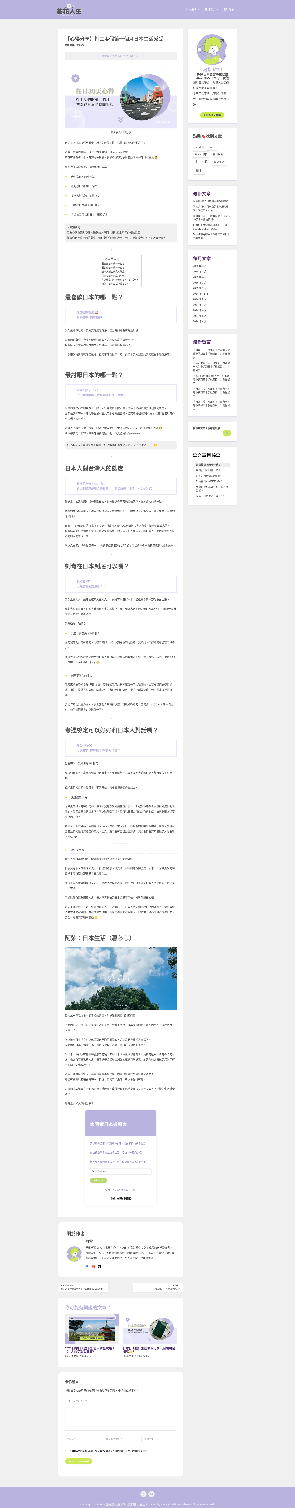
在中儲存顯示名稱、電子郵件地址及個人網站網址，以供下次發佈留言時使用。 (110, 1451)
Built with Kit (121, 1198)
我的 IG (101, 445)
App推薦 (199, 147)
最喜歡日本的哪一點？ (113, 263)
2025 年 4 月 (200, 277)
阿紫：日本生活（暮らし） (115, 283)
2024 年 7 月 (200, 304)
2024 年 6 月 (200, 310)
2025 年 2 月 (200, 282)
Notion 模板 (201, 154)
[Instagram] (86, 1266)
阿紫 (197, 350)
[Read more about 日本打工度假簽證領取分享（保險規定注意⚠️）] (150, 1328)
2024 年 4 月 (200, 321)
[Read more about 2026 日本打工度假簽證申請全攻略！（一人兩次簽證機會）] (92, 1328)
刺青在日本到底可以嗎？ (114, 275)
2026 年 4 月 (200, 266)
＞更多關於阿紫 (212, 115)
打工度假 (201, 162)
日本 (199, 170)
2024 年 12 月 (200, 293)
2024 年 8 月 (200, 299)
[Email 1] (93, 1266)
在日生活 (218, 154)
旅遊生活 (219, 162)
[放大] (172, 69)
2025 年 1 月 (200, 288)
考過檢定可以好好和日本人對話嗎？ (120, 279)
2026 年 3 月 (200, 271)
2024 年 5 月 (200, 315)
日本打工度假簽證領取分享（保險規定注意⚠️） (149, 1349)
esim (212, 147)
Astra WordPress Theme (176, 1504)
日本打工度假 (71, 1356)
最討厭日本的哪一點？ (113, 267)
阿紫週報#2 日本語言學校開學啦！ (212, 201)
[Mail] (151, 1494)
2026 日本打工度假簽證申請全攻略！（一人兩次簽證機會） (90, 1349)
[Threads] (99, 1266)
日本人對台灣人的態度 (113, 271)
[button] (198, 9)
